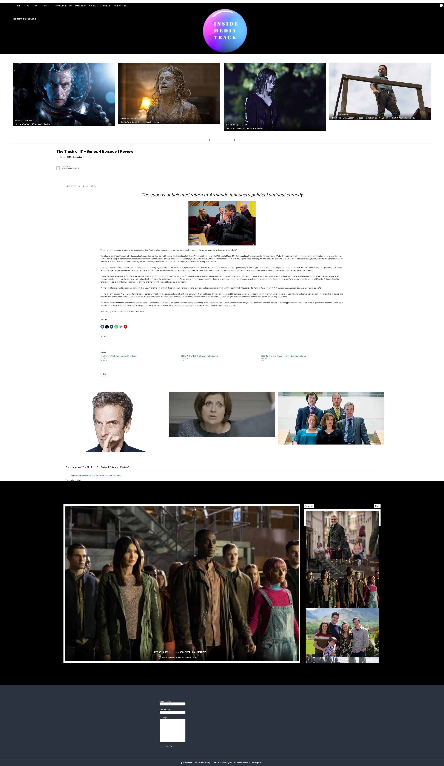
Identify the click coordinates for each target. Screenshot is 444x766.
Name (165, 701)
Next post (374, 459)
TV (36, 6)
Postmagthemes (257, 763)
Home (17, 6)
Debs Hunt (167, 658)
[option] (64, 97)
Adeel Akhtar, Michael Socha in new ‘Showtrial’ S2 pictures (179, 651)
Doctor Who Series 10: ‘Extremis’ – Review (350, 118)
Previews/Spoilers (63, 6)
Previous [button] (309, 506)
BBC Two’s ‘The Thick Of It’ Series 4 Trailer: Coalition (199, 356)
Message (163, 718)
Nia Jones (67, 166)
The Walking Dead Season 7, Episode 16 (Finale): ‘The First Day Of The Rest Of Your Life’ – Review (163, 118)
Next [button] (377, 506)
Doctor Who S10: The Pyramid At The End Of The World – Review (254, 135)
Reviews (106, 6)
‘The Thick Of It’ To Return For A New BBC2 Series (118, 356)
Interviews (80, 6)
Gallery (92, 6)
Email (165, 709)
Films (46, 6)
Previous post (71, 459)
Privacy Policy (120, 6)
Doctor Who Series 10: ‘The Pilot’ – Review (34, 128)
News (26, 6)
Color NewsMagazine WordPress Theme (232, 763)
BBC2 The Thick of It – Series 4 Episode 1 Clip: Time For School (283, 356)
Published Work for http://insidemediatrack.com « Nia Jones (99, 476)
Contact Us (167, 746)
